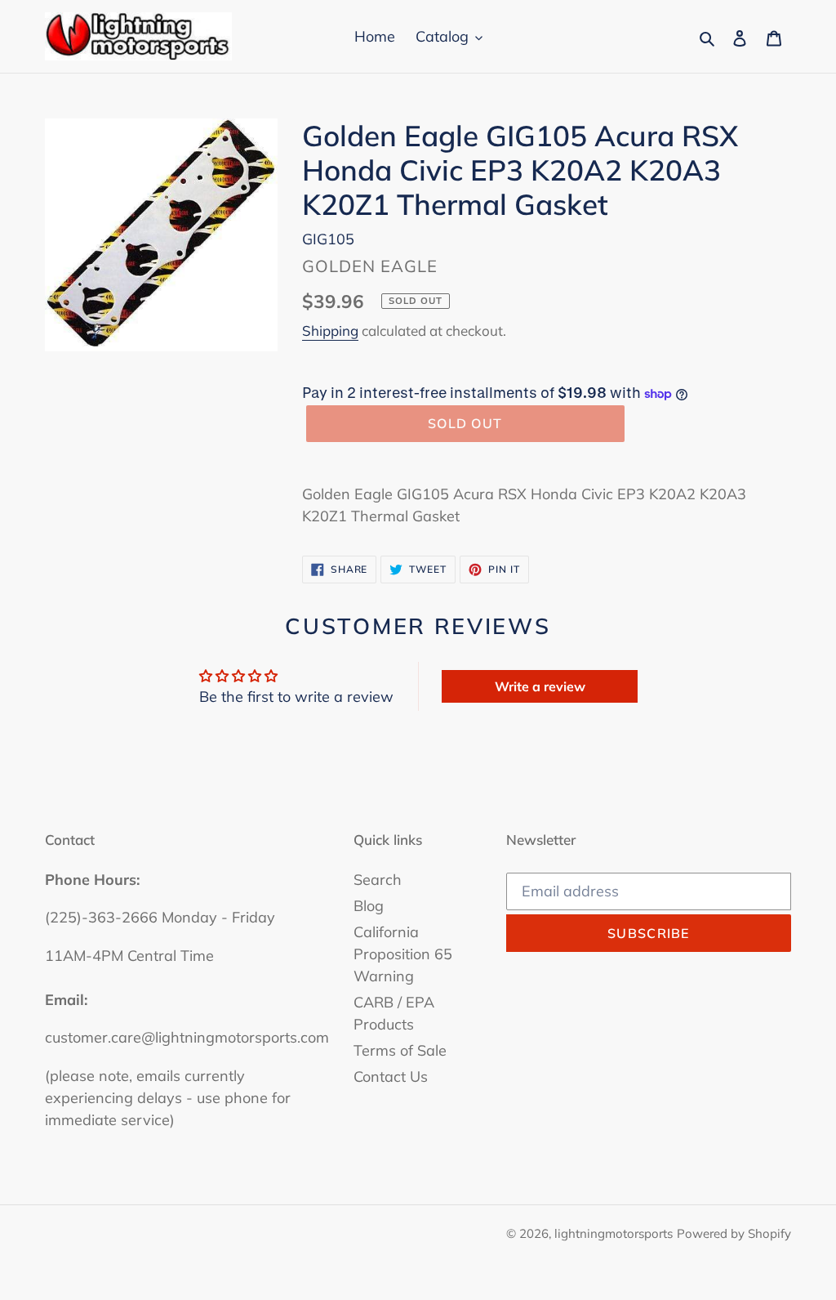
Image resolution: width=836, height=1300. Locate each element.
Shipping (330, 330)
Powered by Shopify (734, 1233)
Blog (369, 905)
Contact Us (391, 1076)
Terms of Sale (400, 1050)
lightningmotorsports (613, 1233)
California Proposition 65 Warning (403, 954)
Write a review (540, 686)
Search (378, 879)
